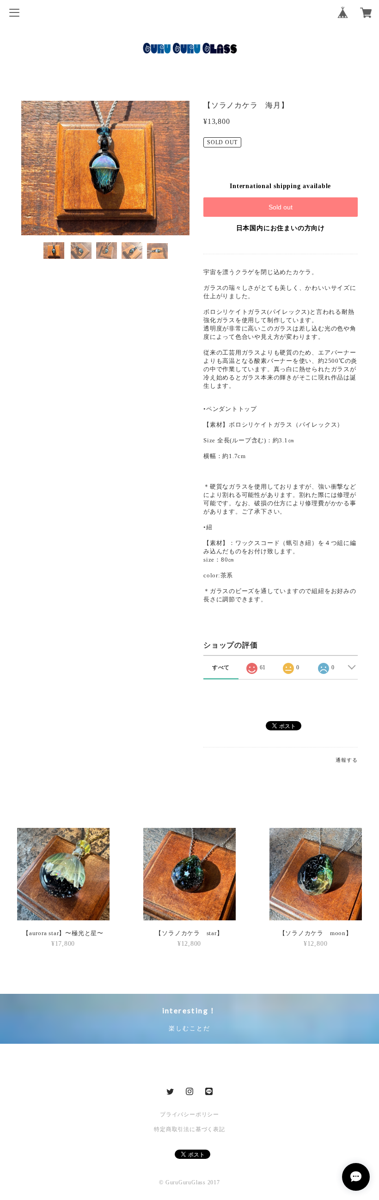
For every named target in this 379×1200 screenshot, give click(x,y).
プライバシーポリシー (189, 1114)
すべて (221, 667)
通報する (346, 760)
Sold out (281, 207)
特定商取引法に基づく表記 (189, 1129)
